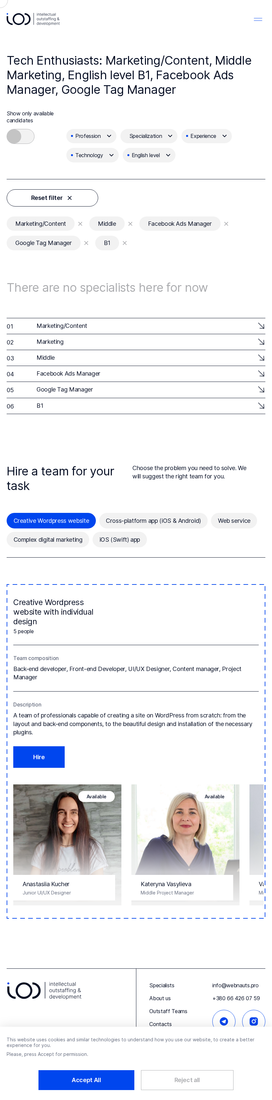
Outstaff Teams (168, 1011)
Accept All (86, 1079)
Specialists (161, 985)
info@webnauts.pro (235, 985)
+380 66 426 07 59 (236, 998)
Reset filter (47, 197)
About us (159, 998)
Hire (39, 757)
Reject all (187, 1079)
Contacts (160, 1024)
